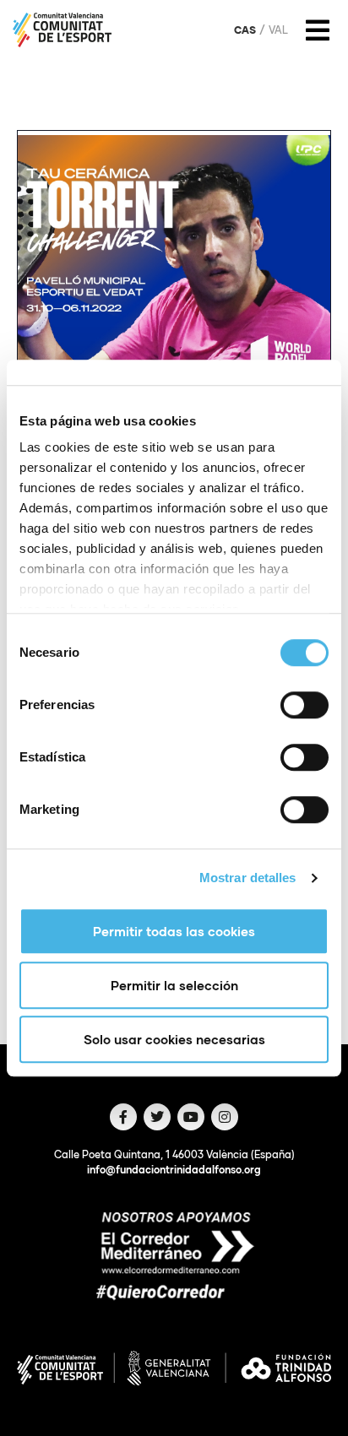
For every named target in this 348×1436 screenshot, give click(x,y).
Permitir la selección (174, 985)
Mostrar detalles (247, 877)
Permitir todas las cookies (174, 931)
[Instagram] (224, 1116)
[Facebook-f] (123, 1116)
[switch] (304, 704)
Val (278, 30)
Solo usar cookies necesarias (174, 1039)
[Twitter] (157, 1116)
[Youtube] (190, 1116)
